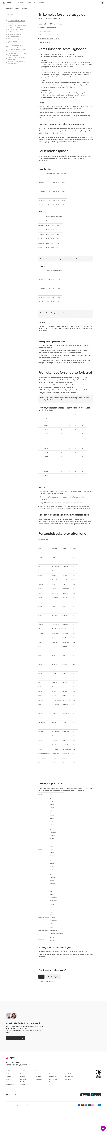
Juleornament (10, 1084)
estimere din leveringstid (53, 112)
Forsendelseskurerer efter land (50, 38)
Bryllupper (23, 1076)
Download (41, 2)
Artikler (17, 8)
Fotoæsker (9, 1082)
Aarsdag (22, 1084)
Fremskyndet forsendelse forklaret (51, 35)
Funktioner (28, 2)
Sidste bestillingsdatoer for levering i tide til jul (15, 46)
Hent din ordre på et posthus (16, 31)
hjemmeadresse (67, 128)
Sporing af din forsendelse (15, 29)
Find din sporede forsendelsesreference (14, 42)
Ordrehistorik (53, 1076)
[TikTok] (15, 1094)
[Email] (7, 1094)
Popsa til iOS (67, 1074)
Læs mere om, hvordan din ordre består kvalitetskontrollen (17, 50)
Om (36, 1074)
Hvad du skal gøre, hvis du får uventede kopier (16, 62)
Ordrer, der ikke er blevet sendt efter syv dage (16, 58)
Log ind (51, 1074)
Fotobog (8, 1074)
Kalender (8, 1076)
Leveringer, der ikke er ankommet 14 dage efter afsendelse (17, 26)
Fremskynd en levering (14, 36)
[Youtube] (21, 1094)
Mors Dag (23, 1079)
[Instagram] (12, 1094)
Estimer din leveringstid (14, 39)
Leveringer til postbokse (15, 34)
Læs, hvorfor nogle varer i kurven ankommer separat (17, 54)
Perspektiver (38, 1079)
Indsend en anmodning (15, 1038)
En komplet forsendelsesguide (16, 20)
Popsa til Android (68, 1076)
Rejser (22, 1074)
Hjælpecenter (9, 8)
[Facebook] (10, 1094)
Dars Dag (22, 1082)
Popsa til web (67, 1079)
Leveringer (24, 8)
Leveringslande (45, 42)
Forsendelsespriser (46, 31)
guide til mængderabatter (75, 363)
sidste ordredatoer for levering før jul (54, 506)
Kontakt (51, 1082)
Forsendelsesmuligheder (48, 27)
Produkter (20, 2)
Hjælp (35, 2)
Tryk (7, 1087)
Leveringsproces (12, 23)
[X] (18, 1094)
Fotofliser (8, 1079)
